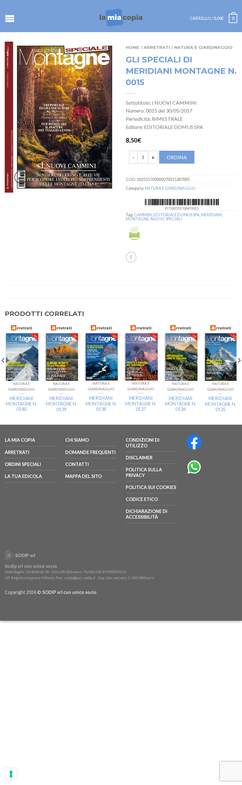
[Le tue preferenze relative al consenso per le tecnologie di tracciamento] (11, 774)
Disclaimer (139, 457)
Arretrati (157, 47)
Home (132, 47)
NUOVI (157, 218)
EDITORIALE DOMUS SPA (176, 214)
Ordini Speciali (23, 464)
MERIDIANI (211, 214)
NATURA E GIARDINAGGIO (203, 47)
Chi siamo (77, 440)
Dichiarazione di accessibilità (146, 514)
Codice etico (142, 499)
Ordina (177, 157)
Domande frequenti (90, 452)
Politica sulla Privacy (144, 472)
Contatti (77, 464)
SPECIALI (173, 218)
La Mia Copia (20, 440)
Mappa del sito (83, 476)
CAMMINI (143, 214)
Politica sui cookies (151, 487)
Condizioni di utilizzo (142, 442)
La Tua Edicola (23, 476)
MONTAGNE (137, 218)
